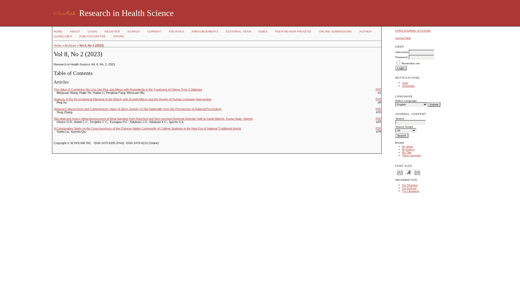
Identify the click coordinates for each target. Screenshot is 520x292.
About (75, 31)
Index (263, 31)
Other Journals (411, 155)
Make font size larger (417, 172)
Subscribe (408, 85)
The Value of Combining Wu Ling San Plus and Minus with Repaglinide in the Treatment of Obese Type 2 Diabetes (128, 89)
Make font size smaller (400, 172)
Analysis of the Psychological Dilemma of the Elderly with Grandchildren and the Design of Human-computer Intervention (133, 99)
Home (58, 31)
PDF (378, 89)
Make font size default (408, 172)
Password (401, 57)
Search (133, 31)
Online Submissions (335, 31)
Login (92, 31)
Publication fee (92, 36)
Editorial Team (238, 31)
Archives (176, 31)
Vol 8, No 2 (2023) (91, 45)
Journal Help (403, 37)
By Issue (407, 146)
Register (112, 31)
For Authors (409, 188)
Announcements (204, 31)
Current (154, 31)
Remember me (411, 63)
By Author (408, 149)
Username (401, 52)
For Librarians (410, 191)
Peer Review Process (293, 31)
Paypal (119, 36)
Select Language (406, 100)
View (405, 82)
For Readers (410, 185)
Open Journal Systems (413, 30)
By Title (406, 152)
